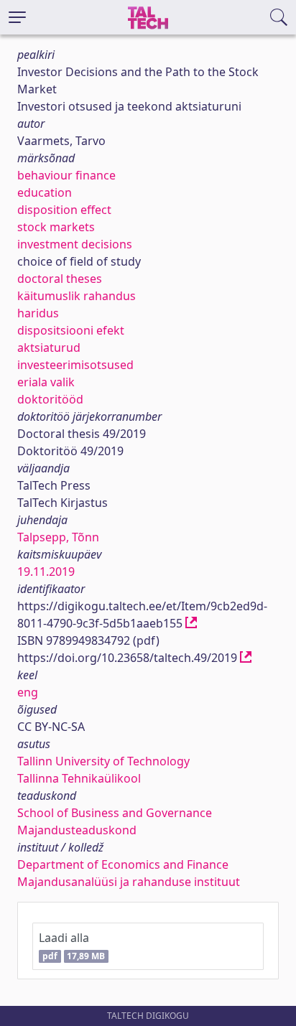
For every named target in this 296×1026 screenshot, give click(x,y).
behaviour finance (66, 175)
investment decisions (74, 244)
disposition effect (64, 210)
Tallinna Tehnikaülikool (79, 778)
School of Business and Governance (114, 813)
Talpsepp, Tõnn (58, 537)
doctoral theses (59, 278)
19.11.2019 (46, 571)
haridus (38, 313)
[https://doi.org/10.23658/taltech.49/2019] (245, 658)
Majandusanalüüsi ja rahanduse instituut (128, 882)
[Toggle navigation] (17, 17)
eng (27, 692)
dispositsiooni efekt (70, 330)
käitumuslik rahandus (76, 296)
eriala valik (46, 382)
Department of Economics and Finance (122, 864)
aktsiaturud (48, 347)
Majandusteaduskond (77, 830)
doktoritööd (50, 399)
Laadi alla (72, 946)
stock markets (56, 227)
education (44, 192)
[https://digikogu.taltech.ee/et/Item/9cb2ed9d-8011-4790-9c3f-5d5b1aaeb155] (191, 623)
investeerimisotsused (75, 365)
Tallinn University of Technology (103, 761)
